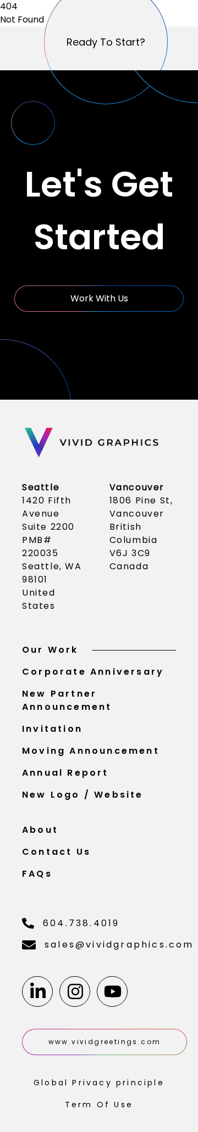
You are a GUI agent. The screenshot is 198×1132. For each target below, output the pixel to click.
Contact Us (56, 851)
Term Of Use (99, 1104)
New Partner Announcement (67, 700)
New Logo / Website (83, 794)
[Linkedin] (37, 991)
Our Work (50, 649)
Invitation (52, 728)
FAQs (37, 873)
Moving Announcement (91, 750)
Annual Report (65, 772)
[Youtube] (112, 991)
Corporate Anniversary (93, 671)
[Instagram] (74, 991)
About (40, 829)
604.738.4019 (81, 923)
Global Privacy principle (99, 1082)
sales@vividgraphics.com (110, 944)
